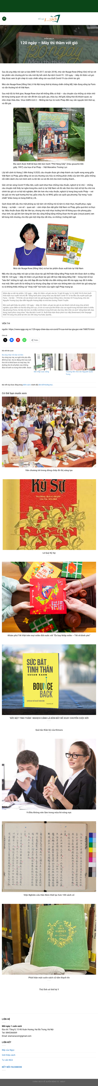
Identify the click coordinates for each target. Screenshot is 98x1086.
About (62, 1082)
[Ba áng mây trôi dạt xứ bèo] (18, 361)
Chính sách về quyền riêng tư (46, 1082)
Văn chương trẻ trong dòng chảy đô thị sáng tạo (49, 470)
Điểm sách (49, 39)
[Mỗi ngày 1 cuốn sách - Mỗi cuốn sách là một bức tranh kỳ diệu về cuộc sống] (49, 19)
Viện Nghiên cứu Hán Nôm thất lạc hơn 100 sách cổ (49, 895)
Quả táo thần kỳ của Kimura (49, 730)
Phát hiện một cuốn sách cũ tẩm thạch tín (49, 977)
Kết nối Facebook (12, 1067)
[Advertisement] (49, 5)
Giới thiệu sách (8, 1055)
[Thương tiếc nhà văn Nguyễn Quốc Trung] (80, 362)
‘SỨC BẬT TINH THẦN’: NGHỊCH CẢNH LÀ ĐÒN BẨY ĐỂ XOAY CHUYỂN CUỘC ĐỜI (49, 718)
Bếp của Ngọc (8, 1050)
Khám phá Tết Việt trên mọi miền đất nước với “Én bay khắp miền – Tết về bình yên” (49, 635)
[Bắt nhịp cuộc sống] (48, 362)
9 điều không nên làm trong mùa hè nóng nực (49, 812)
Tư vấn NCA (7, 1060)
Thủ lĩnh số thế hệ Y (49, 989)
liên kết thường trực (46, 385)
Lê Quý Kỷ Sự (49, 553)
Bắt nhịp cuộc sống (41, 372)
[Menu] (4, 19)
